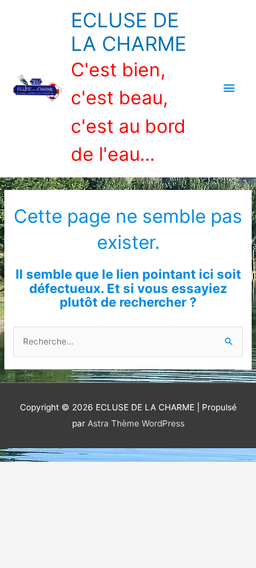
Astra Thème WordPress (136, 423)
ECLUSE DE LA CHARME (128, 32)
